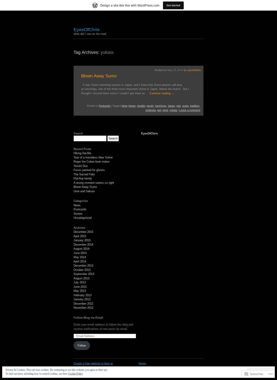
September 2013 (84, 274)
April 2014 (80, 261)
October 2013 (82, 269)
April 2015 (80, 236)
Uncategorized (83, 217)
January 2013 (82, 299)
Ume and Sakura (84, 191)
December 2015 (83, 231)
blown (132, 105)
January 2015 (82, 240)
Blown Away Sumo (99, 75)
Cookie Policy (75, 373)
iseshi (150, 105)
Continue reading (162, 93)
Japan (171, 105)
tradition (195, 105)
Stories (78, 213)
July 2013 (80, 282)
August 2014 (81, 248)
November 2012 (83, 307)
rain (178, 105)
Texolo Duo (81, 166)
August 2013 (81, 278)
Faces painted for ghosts (89, 170)
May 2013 (80, 290)
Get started (173, 5)
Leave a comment (189, 110)
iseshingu (160, 105)
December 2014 (83, 244)
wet (159, 110)
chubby (141, 105)
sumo (185, 105)
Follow (82, 345)
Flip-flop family (83, 178)
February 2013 (83, 295)
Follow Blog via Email (88, 317)
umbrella (150, 110)
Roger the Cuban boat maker (92, 161)
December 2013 (83, 265)
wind (165, 110)
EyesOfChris (87, 29)
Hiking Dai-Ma (82, 153)
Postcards (104, 105)
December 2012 (83, 303)
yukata (173, 110)
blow (124, 105)
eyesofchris (194, 70)
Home (142, 363)
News (77, 205)
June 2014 (80, 253)
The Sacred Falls (84, 174)
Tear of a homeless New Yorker (93, 157)
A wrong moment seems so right (94, 182)
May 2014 (80, 257)
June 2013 (80, 286)
